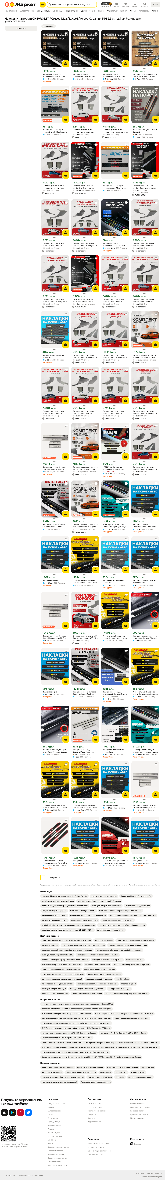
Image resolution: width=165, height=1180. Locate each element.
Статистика (10, 1175)
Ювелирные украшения (57, 1165)
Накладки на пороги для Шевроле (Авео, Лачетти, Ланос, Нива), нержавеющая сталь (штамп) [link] (84, 751)
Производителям (137, 1111)
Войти (155, 4)
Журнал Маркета (94, 1122)
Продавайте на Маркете (97, 1147)
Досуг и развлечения (56, 1104)
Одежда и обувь (54, 1122)
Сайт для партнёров (95, 1154)
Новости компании (137, 1104)
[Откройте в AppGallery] (20, 1115)
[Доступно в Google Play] (12, 1115)
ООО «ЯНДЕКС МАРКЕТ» (152, 1174)
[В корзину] (65, 63)
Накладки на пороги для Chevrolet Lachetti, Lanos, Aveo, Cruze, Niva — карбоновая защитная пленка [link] (144, 526)
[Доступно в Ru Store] (28, 1115)
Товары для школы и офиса (58, 1147)
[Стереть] (94, 4)
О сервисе (92, 1114)
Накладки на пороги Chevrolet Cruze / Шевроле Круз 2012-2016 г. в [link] (54, 468)
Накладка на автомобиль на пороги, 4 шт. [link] (53, 356)
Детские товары (54, 1162)
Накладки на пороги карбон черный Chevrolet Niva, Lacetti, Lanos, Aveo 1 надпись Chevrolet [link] (55, 131)
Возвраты (91, 1118)
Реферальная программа (140, 1107)
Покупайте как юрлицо (97, 1111)
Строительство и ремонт (58, 1158)
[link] (64, 896)
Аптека (51, 1129)
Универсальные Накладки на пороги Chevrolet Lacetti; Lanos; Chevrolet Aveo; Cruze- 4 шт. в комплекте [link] (85, 581)
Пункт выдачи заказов (139, 1114)
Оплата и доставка (95, 1107)
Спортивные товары (56, 1151)
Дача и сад (52, 1140)
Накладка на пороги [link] (50, 580)
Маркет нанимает (137, 1118)
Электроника (53, 1118)
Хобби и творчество (56, 1136)
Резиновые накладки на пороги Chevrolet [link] (145, 131)
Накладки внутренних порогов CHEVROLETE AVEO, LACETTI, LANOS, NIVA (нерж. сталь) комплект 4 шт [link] (145, 75)
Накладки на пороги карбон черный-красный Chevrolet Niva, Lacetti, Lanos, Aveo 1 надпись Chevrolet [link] (115, 187)
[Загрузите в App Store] (4, 1115)
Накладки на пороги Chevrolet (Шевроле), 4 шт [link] (144, 581)
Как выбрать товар (95, 1104)
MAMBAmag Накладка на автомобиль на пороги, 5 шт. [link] (114, 468)
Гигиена (51, 1114)
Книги (50, 1143)
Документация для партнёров (99, 1151)
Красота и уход (54, 1133)
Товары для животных (56, 1154)
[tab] (11, 11)
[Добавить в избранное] (66, 33)
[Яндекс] (159, 1177)
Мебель (51, 1107)
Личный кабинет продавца (98, 1144)
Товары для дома (54, 1125)
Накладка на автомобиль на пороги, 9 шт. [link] (113, 751)
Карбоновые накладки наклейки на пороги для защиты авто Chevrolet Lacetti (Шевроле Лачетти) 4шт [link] (115, 862)
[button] (48, 26)
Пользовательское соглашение (31, 1175)
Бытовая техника (54, 1111)
